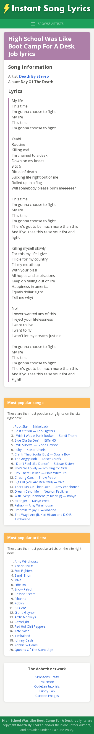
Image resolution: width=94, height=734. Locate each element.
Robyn (19, 603)
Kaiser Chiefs (24, 566)
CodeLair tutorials (47, 686)
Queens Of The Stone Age (34, 649)
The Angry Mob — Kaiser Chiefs (38, 459)
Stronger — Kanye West (32, 501)
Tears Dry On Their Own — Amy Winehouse (47, 487)
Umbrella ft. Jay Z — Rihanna (35, 510)
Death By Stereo (34, 76)
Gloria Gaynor (25, 612)
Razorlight (22, 622)
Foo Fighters (24, 570)
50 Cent (20, 608)
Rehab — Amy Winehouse (34, 505)
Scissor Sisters (25, 594)
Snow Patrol (23, 589)
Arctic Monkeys (25, 617)
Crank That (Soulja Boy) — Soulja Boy (42, 454)
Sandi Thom (23, 575)
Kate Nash (22, 631)
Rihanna (20, 598)
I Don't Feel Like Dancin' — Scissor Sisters (45, 463)
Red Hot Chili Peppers (30, 626)
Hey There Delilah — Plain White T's (41, 473)
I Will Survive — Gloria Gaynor (36, 445)
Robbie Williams (26, 645)
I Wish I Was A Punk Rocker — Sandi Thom (46, 435)
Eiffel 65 (20, 585)
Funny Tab (47, 691)
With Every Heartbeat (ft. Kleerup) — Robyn (45, 496)
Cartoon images (47, 695)
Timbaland (22, 636)
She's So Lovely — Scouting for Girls (41, 468)
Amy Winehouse (27, 561)
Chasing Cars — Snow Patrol (35, 477)
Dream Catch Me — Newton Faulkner (41, 491)
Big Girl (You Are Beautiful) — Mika (39, 482)
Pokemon (47, 682)
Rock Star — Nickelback (31, 426)
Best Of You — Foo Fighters (35, 431)
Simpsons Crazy (47, 677)
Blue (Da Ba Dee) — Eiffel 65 (35, 440)
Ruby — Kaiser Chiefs (30, 450)
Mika (18, 580)
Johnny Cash (24, 640)
